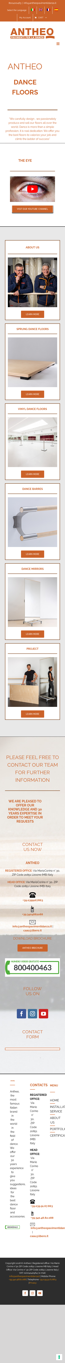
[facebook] (21, 1013)
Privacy (32, 1283)
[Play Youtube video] (32, 189)
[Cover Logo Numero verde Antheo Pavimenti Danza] (32, 959)
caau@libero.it (32, 930)
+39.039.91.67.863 (42, 1206)
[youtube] (43, 1013)
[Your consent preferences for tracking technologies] (59, 1357)
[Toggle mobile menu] (58, 44)
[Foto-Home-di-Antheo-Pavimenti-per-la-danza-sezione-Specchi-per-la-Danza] (32, 578)
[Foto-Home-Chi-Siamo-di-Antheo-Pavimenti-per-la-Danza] (32, 258)
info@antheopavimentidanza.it (40, 3)
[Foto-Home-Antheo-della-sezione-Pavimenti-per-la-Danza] (32, 338)
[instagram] (32, 1013)
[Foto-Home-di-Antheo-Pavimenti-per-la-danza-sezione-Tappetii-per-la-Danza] (32, 418)
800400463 (15, 3)
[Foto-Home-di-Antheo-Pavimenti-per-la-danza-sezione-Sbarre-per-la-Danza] (32, 498)
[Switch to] (33, 10)
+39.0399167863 (33, 900)
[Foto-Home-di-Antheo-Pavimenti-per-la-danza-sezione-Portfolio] (32, 658)
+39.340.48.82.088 (42, 1217)
